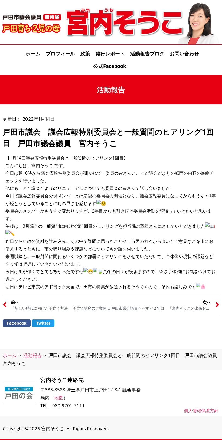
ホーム (33, 53)
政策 (85, 53)
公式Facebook (109, 66)
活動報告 (32, 355)
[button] (17, 323)
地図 (58, 398)
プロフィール (60, 53)
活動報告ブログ (147, 53)
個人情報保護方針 (201, 410)
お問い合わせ (184, 53)
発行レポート (110, 53)
